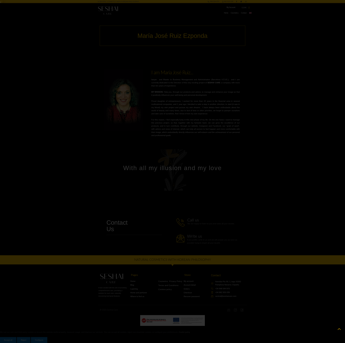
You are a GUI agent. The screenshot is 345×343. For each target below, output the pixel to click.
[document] (172, 171)
